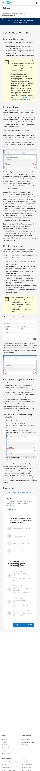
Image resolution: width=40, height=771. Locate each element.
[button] (9, 15)
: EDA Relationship (18, 492)
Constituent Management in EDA (12, 13)
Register (20, 20)
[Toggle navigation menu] (36, 8)
